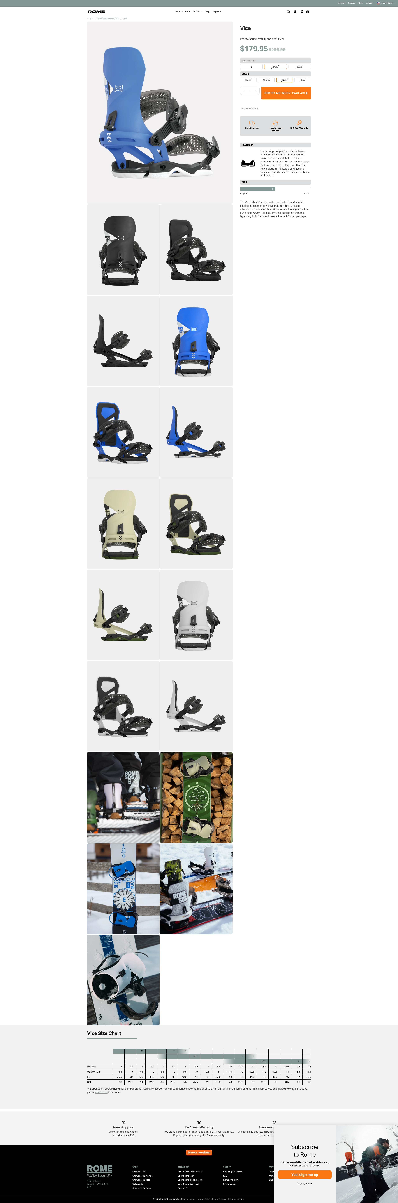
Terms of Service (236, 1199)
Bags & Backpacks (141, 1188)
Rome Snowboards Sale (108, 19)
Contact (351, 3)
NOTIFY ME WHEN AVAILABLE (286, 93)
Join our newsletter (199, 1152)
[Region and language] (307, 11)
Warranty (273, 1176)
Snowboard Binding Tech (190, 1180)
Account (370, 3)
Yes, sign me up (304, 1174)
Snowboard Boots (141, 1180)
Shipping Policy (187, 1199)
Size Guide (251, 61)
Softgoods (137, 1184)
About (360, 3)
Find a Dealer (229, 1184)
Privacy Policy (219, 1199)
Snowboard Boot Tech (188, 1184)
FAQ (225, 1176)
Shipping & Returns (232, 1171)
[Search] (288, 11)
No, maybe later (305, 1183)
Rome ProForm (230, 1180)
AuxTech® (182, 1188)
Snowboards (138, 1171)
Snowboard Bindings (142, 1176)
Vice (125, 19)
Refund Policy (203, 1199)
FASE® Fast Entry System (190, 1171)
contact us (101, 1092)
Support (341, 3)
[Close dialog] (394, 1130)
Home (90, 19)
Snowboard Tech (186, 1176)
